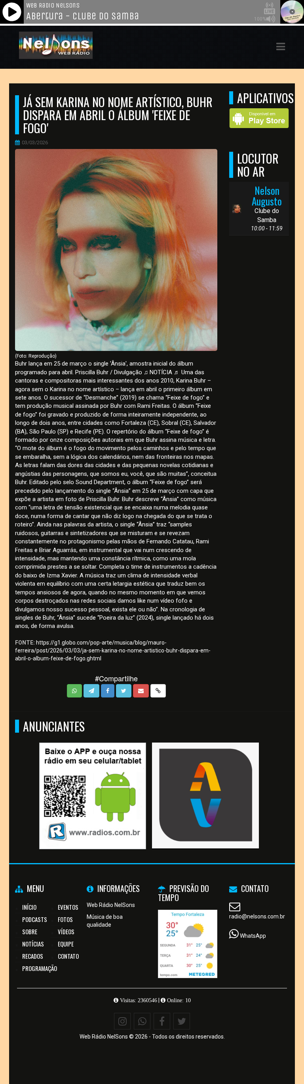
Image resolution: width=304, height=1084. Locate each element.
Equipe (66, 943)
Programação (39, 968)
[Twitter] (181, 1021)
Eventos (68, 907)
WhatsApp (253, 936)
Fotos (65, 919)
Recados (32, 956)
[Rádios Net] (93, 781)
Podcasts (34, 919)
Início (29, 907)
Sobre (29, 931)
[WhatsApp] (142, 1021)
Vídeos (66, 931)
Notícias (33, 943)
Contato (68, 956)
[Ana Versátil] (205, 781)
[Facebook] (162, 1021)
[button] (280, 47)
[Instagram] (122, 1021)
